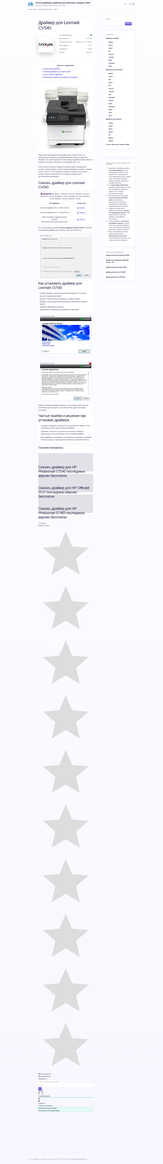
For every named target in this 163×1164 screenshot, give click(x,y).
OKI (110, 94)
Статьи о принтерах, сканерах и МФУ (117, 144)
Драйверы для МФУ (112, 38)
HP (109, 51)
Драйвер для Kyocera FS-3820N (116, 272)
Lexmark (56, 9)
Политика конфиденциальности (79, 1159)
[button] (125, 4)
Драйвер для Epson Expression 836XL (118, 255)
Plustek (111, 141)
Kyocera (111, 54)
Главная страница (32, 9)
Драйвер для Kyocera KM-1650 (115, 277)
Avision (111, 123)
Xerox (110, 66)
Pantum (111, 100)
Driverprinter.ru (36, 1159)
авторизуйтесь (45, 1076)
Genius (111, 132)
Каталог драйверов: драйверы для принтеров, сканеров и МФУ (63, 3)
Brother (111, 42)
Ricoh (110, 60)
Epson (111, 48)
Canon (111, 45)
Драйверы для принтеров (45, 9)
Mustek (111, 138)
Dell (110, 79)
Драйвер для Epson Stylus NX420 (116, 267)
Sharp (110, 109)
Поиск (108, 19)
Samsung (111, 63)
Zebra (110, 115)
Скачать (82, 208)
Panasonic (112, 97)
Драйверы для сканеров (114, 119)
